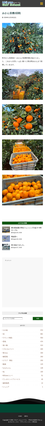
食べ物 (23, 345)
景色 (23, 341)
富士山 (23, 353)
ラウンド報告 (23, 338)
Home (20, 416)
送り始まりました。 (18, 245)
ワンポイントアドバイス (23, 379)
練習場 (23, 356)
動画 (23, 364)
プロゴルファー (23, 349)
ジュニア (23, 387)
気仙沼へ (14, 236)
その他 (23, 330)
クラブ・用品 (23, 360)
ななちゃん (23, 368)
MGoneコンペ (23, 375)
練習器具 (23, 383)
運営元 (26, 416)
